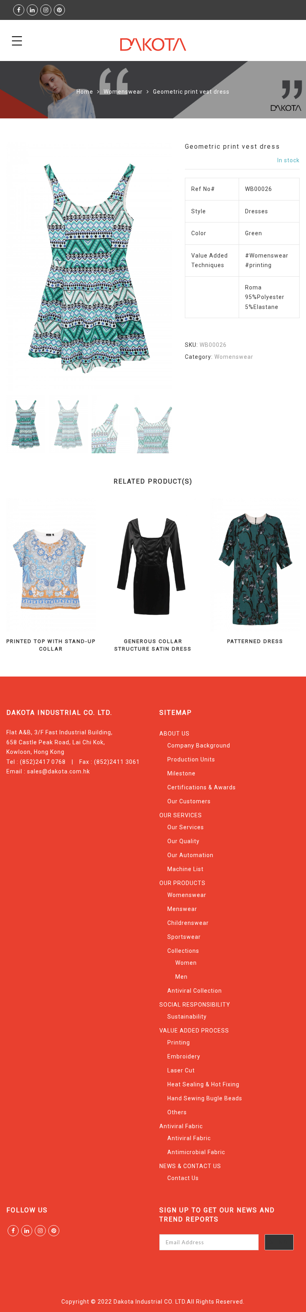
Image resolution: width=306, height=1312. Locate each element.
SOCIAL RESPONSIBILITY (194, 1004)
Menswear (182, 909)
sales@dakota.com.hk (58, 771)
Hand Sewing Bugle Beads (204, 1098)
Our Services (185, 827)
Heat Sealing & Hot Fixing (203, 1084)
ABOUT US (174, 733)
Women (186, 963)
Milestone (181, 773)
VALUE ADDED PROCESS (194, 1030)
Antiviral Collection (194, 990)
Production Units (191, 759)
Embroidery (183, 1056)
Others (177, 1112)
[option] (89, 266)
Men (181, 977)
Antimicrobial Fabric (196, 1152)
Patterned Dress (255, 641)
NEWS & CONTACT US (190, 1166)
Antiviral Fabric (181, 1126)
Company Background (198, 745)
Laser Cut (181, 1070)
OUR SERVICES (180, 815)
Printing (178, 1042)
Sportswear (184, 937)
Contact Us (183, 1178)
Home (84, 92)
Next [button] (149, 267)
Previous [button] (26, 267)
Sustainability (187, 1016)
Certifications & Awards (201, 787)
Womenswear (123, 92)
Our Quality (183, 841)
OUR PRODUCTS (182, 883)
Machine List (185, 869)
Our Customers (189, 801)
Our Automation (190, 855)
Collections (183, 951)
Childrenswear (188, 923)
